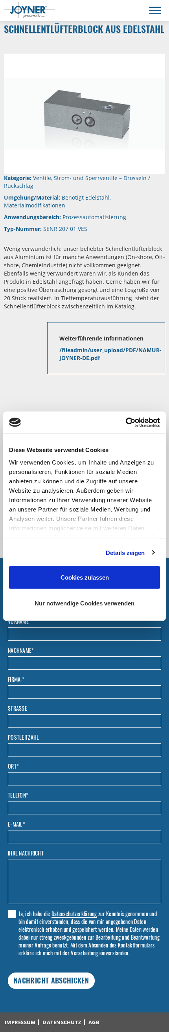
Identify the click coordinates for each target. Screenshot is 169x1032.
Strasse (17, 708)
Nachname (21, 650)
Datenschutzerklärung (74, 914)
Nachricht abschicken (51, 980)
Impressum (20, 1022)
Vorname (18, 621)
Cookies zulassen (85, 577)
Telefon (18, 795)
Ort (13, 766)
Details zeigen (125, 552)
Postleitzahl (23, 737)
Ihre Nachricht (26, 853)
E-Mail (16, 824)
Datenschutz (61, 1022)
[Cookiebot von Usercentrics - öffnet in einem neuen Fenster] (125, 422)
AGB (93, 1022)
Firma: (16, 679)
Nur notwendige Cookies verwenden (84, 603)
